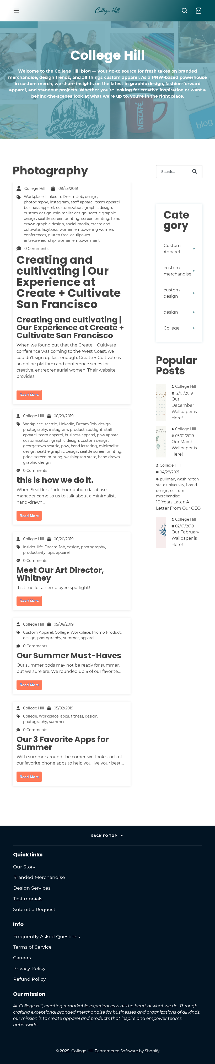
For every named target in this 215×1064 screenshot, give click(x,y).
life (40, 547)
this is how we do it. (55, 480)
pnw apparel (108, 435)
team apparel (107, 202)
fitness (77, 716)
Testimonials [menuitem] (27, 898)
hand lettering (84, 446)
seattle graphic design (57, 451)
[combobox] (179, 171)
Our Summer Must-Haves (69, 655)
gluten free (58, 235)
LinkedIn (53, 196)
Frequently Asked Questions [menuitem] (46, 936)
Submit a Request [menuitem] (34, 909)
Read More (29, 395)
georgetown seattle (41, 446)
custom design (37, 213)
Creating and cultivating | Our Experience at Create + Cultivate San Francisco (69, 282)
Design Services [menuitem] (32, 888)
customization (69, 207)
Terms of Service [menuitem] (32, 947)
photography (36, 202)
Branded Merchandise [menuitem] (39, 877)
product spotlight (86, 429)
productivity (34, 552)
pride (28, 457)
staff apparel (82, 202)
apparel (63, 552)
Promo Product (106, 632)
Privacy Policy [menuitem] (29, 968)
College (62, 632)
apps (64, 716)
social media (77, 224)
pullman (167, 479)
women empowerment (78, 240)
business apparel (39, 207)
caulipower (80, 235)
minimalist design (70, 213)
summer (71, 638)
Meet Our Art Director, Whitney (60, 574)
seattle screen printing (58, 218)
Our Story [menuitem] (24, 866)
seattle (51, 424)
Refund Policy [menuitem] (29, 979)
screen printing (95, 218)
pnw (65, 446)
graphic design (98, 207)
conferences (35, 235)
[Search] (194, 171)
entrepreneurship (40, 240)
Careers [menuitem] (22, 957)
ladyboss (50, 229)
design (91, 196)
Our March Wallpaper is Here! (184, 448)
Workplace (34, 196)
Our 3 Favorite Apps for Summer (63, 743)
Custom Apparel (38, 632)
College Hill (34, 188)
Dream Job (73, 196)
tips (50, 552)
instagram (59, 202)
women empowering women (86, 229)
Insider (29, 547)
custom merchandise (177, 271)
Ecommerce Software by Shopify (127, 1050)
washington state (80, 457)
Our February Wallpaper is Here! (185, 538)
